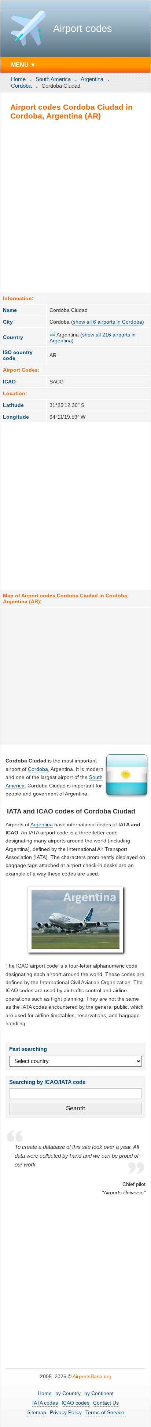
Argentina (92, 79)
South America (53, 79)
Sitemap (36, 1412)
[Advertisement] (75, 206)
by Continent (99, 1393)
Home (18, 79)
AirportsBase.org (92, 1376)
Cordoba (21, 86)
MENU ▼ (23, 64)
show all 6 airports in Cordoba (107, 322)
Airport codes (82, 28)
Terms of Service (104, 1412)
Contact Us (106, 1403)
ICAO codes (75, 1403)
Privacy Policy (66, 1412)
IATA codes (45, 1403)
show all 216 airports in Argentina (92, 337)
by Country (68, 1393)
